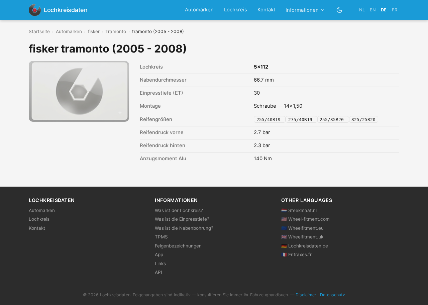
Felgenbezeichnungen (178, 245)
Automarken (199, 10)
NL (362, 9)
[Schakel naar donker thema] (339, 10)
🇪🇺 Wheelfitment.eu (302, 228)
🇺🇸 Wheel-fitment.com (305, 219)
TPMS (161, 236)
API (158, 272)
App (159, 254)
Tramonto (115, 31)
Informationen (302, 10)
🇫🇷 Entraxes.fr (296, 254)
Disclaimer (306, 294)
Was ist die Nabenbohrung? (184, 228)
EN (373, 9)
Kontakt (266, 10)
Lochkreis (235, 10)
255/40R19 (269, 119)
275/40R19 (301, 119)
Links (160, 263)
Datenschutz (332, 294)
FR (394, 9)
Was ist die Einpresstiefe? (182, 219)
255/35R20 (333, 119)
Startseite (39, 31)
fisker (94, 31)
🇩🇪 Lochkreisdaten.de (304, 245)
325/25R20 (363, 119)
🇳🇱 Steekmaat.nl (299, 210)
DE (384, 9)
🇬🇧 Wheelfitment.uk (302, 236)
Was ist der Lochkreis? (179, 210)
